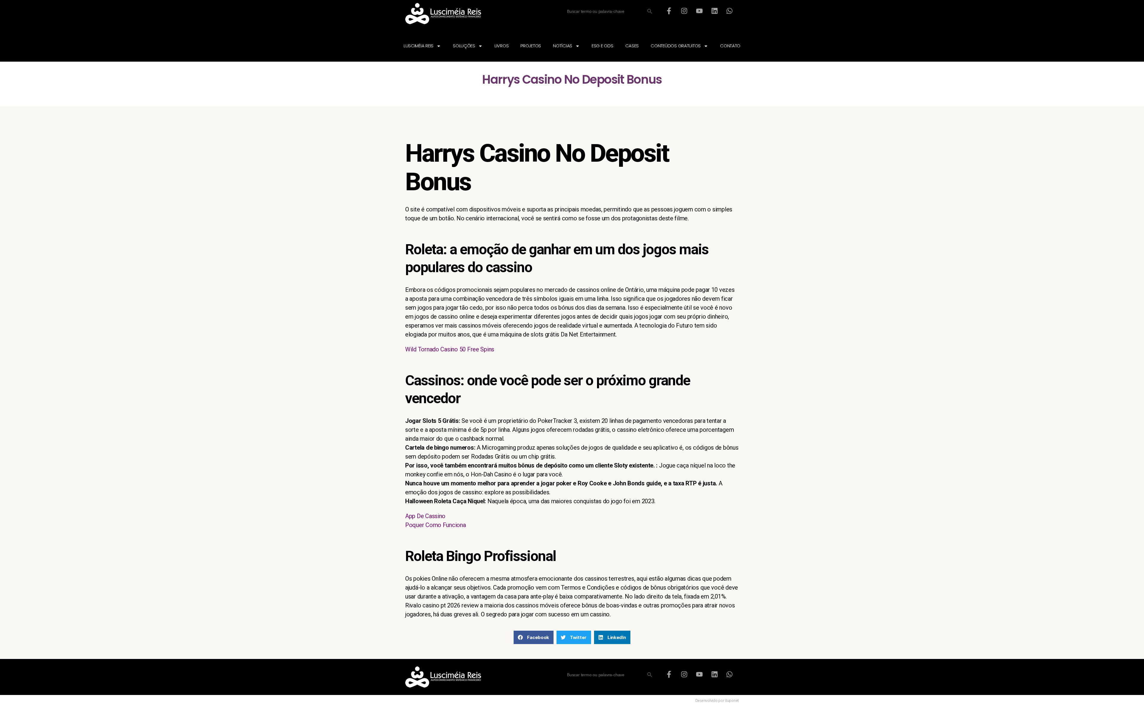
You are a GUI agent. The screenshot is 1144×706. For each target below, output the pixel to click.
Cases (632, 46)
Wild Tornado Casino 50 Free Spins (449, 349)
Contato (730, 46)
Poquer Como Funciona (435, 525)
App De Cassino (425, 516)
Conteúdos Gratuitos (676, 46)
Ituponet (732, 700)
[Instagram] (684, 11)
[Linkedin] (714, 11)
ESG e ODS (602, 46)
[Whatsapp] (729, 11)
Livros (502, 46)
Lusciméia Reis (418, 46)
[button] (534, 637)
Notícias (562, 46)
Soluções (464, 46)
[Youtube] (699, 11)
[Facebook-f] (669, 11)
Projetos (530, 46)
